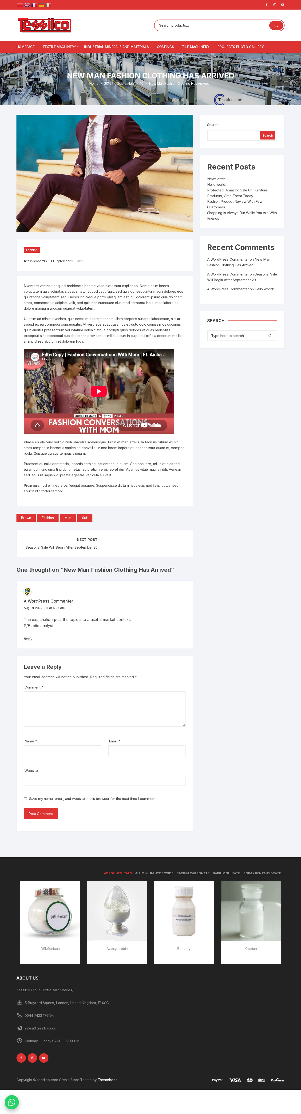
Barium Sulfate (226, 873)
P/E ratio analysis (39, 625)
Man (68, 518)
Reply (28, 638)
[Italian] (48, 4)
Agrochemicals (118, 873)
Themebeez (107, 1080)
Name (30, 741)
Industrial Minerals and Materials (116, 47)
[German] (41, 4)
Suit (85, 518)
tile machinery (196, 47)
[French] (34, 4)
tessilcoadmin (37, 261)
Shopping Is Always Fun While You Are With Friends (242, 216)
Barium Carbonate (193, 873)
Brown (26, 518)
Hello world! (216, 184)
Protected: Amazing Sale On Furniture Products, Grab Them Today (237, 193)
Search (212, 124)
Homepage (25, 47)
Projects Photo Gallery (241, 47)
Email (114, 741)
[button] (12, 1102)
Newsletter (216, 179)
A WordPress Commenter (228, 289)
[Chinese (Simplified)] (20, 4)
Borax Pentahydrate (262, 873)
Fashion (32, 250)
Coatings (165, 47)
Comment (33, 687)
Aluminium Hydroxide (154, 873)
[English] (27, 4)
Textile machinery (59, 47)
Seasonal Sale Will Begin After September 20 (62, 547)
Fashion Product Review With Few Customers (234, 204)
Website (31, 770)
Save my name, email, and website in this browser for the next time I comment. (92, 798)
